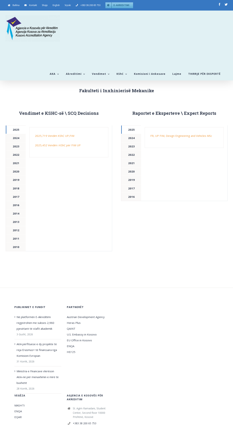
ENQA (70, 346)
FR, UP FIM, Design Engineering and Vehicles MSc (181, 136)
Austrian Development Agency (86, 317)
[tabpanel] (68, 142)
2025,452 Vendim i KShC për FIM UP (58, 145)
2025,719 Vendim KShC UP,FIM (54, 136)
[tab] (16, 130)
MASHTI (19, 405)
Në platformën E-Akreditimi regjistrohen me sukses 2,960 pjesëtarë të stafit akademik (35, 322)
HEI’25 (71, 352)
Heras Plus (74, 323)
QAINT (71, 328)
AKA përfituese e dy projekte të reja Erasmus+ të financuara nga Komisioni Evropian (37, 350)
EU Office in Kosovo (80, 340)
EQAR (18, 417)
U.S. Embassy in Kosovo (82, 334)
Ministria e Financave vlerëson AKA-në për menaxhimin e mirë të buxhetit (38, 377)
